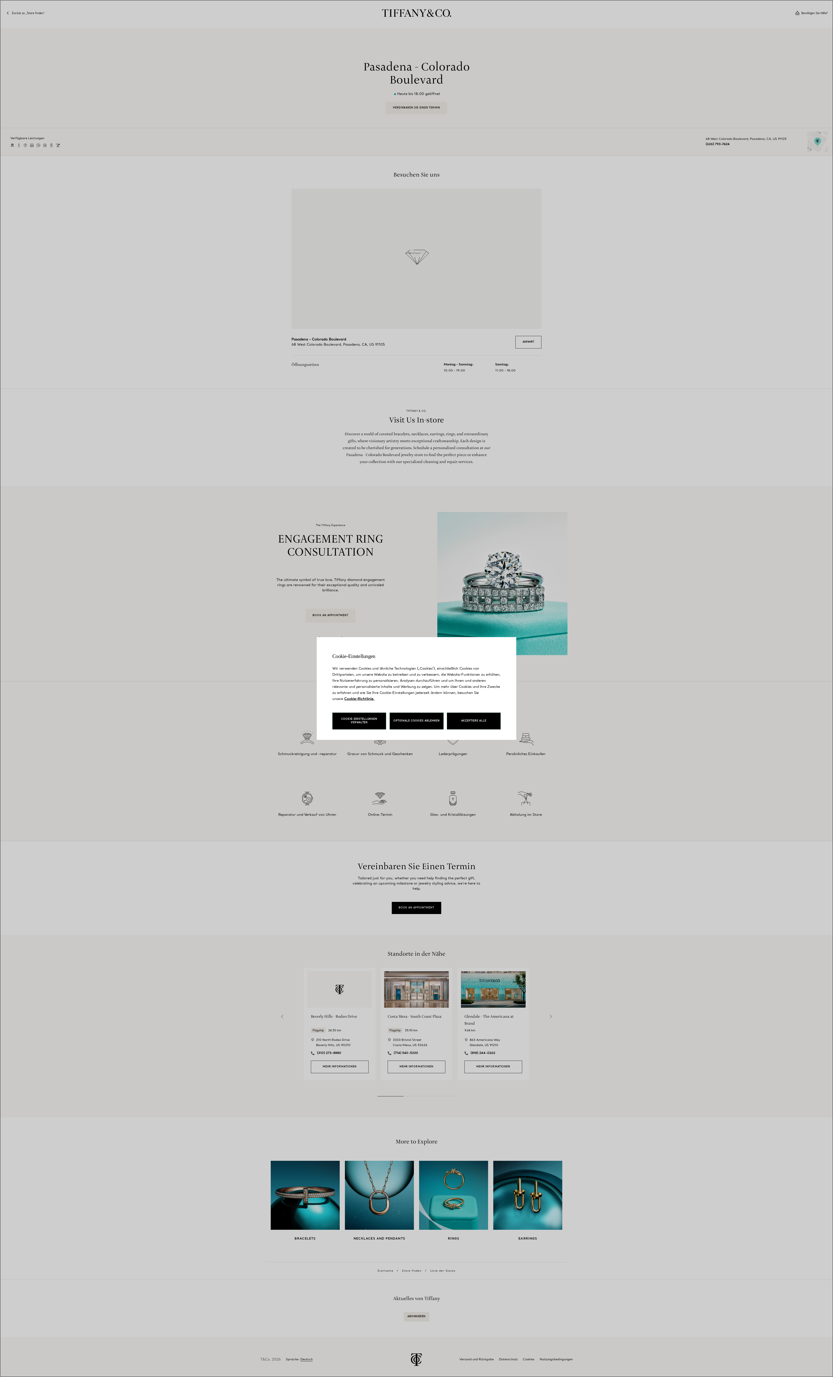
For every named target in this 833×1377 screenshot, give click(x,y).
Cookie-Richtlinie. (359, 699)
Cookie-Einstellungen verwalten (359, 721)
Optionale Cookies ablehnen (417, 721)
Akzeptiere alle (473, 721)
